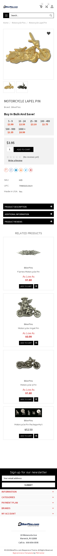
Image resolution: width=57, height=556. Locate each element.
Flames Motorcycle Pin (28, 272)
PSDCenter (40, 553)
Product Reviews (13, 221)
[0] (42, 7)
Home (5, 22)
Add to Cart (26, 286)
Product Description (16, 206)
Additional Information (17, 214)
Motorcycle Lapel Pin (38, 22)
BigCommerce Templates (23, 553)
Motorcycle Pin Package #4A (28, 424)
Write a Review (15, 160)
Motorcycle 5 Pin (28, 385)
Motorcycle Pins (18, 22)
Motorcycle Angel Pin (28, 328)
